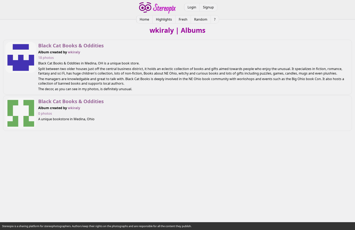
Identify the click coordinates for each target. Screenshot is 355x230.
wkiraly (74, 52)
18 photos (46, 57)
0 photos (45, 113)
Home (144, 19)
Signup (208, 7)
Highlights (164, 19)
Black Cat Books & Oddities (71, 45)
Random (200, 19)
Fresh (183, 19)
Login (192, 7)
